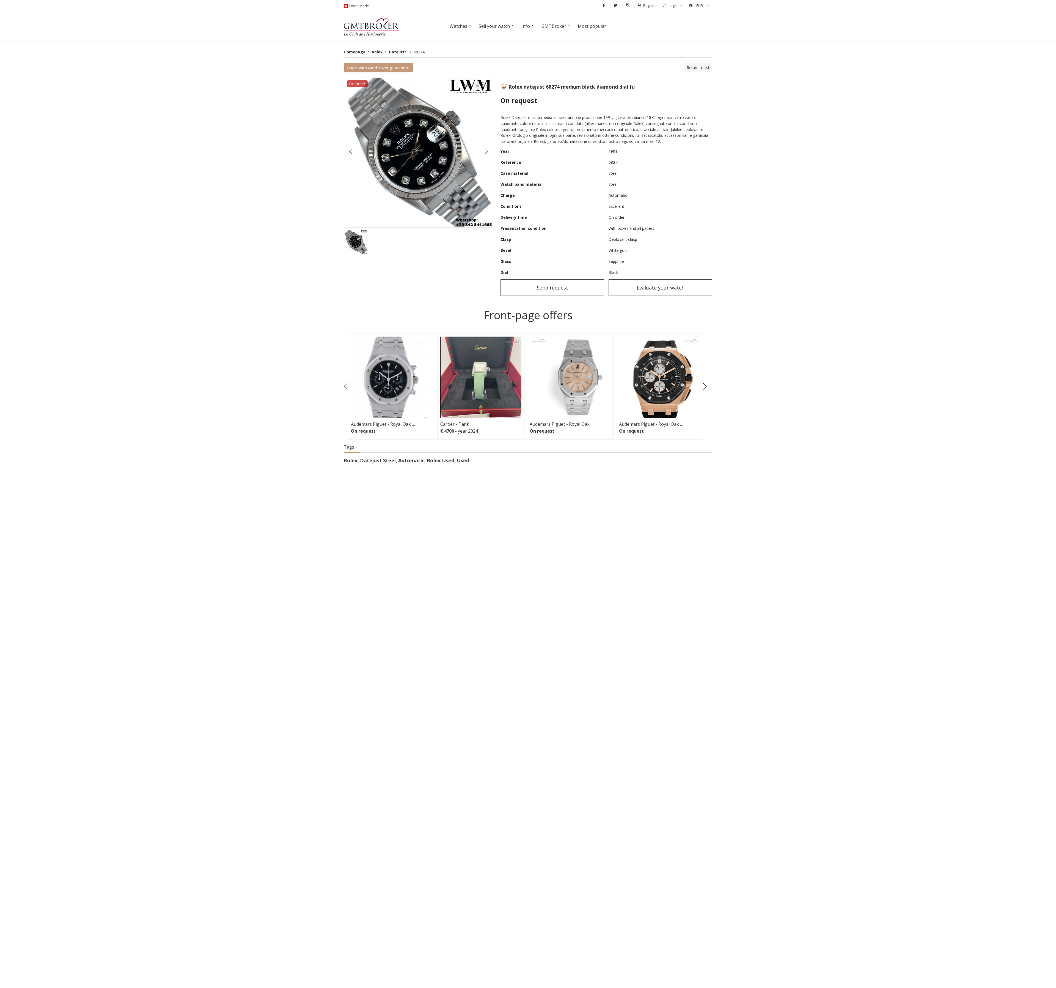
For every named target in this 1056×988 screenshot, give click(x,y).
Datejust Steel (378, 460)
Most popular (592, 26)
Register (650, 5)
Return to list (698, 67)
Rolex (351, 460)
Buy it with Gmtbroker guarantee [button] (378, 67)
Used (463, 460)
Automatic (411, 460)
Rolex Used (440, 460)
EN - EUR (696, 5)
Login (673, 5)
